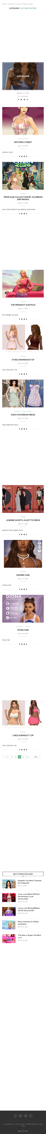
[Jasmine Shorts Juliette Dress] (23, 499)
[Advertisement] (23, 36)
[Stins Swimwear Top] (23, 338)
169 (35, 757)
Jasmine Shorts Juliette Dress (23, 520)
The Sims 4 (11, 4)
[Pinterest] (25, 1116)
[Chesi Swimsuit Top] (23, 714)
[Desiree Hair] (23, 554)
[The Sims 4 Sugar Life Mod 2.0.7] (9, 938)
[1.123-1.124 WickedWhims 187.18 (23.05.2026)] (9, 911)
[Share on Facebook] (18, 99)
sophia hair (23, 76)
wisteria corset (23, 142)
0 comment (24, 96)
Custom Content (21, 4)
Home (4, 4)
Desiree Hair (23, 575)
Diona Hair (23, 630)
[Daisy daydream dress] (23, 393)
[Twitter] (20, 1116)
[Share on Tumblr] (27, 99)
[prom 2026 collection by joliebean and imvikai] (23, 176)
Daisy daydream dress (23, 415)
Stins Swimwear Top (23, 360)
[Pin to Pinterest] (25, 99)
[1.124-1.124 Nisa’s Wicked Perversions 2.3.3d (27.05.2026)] (9, 897)
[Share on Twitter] (22, 99)
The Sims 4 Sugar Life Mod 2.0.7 (29, 936)
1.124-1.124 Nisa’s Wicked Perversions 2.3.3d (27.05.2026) (28, 896)
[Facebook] (15, 1116)
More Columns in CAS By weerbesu (28, 923)
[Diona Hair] (23, 609)
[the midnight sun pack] (23, 284)
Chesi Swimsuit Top (23, 735)
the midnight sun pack (23, 305)
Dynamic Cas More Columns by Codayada (30, 882)
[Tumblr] (30, 1116)
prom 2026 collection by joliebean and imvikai (23, 198)
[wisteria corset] (23, 121)
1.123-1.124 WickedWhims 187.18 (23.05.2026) (29, 909)
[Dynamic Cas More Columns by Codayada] (9, 883)
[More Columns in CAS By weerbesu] (9, 925)
